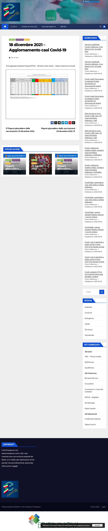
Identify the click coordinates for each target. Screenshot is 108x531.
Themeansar (36, 507)
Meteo (63, 27)
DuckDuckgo (90, 403)
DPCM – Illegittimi (92, 397)
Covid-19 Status (29, 27)
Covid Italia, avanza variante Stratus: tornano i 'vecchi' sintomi (94, 214)
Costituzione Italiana (93, 419)
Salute (27, 39)
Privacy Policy (95, 507)
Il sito (14, 27)
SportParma (89, 368)
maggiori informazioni (83, 525)
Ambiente (88, 307)
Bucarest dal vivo (91, 378)
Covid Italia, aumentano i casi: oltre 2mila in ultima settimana (94, 185)
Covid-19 (12, 39)
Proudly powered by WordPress (11, 507)
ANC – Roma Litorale (93, 356)
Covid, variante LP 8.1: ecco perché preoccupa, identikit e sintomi (94, 274)
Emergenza (19, 39)
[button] (100, 27)
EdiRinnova (89, 362)
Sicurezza (88, 330)
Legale (14, 466)
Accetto (97, 525)
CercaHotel (89, 384)
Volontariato (49, 27)
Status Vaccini (90, 424)
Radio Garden (90, 408)
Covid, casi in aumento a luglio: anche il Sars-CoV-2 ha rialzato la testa (94, 244)
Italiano (86, 1)
